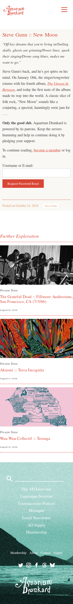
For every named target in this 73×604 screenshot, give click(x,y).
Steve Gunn (51, 206)
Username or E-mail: (17, 165)
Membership (36, 532)
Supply (58, 552)
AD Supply (36, 525)
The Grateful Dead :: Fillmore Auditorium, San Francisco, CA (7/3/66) (36, 299)
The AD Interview (36, 489)
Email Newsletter (36, 517)
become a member (47, 149)
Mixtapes (36, 510)
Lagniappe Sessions (36, 496)
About (33, 552)
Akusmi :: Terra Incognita (22, 370)
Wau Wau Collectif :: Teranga (25, 438)
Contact (45, 552)
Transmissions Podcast (36, 503)
